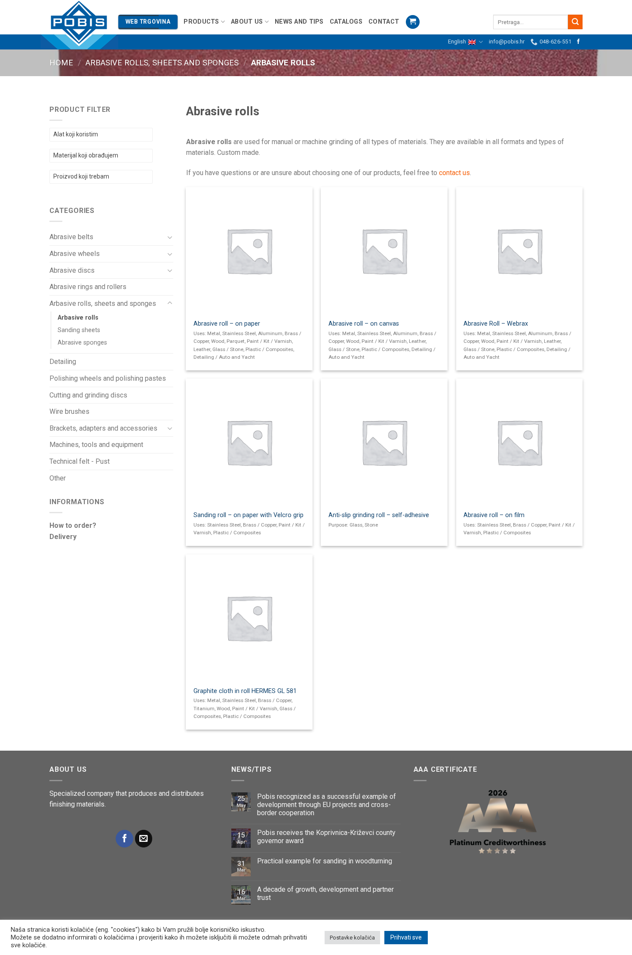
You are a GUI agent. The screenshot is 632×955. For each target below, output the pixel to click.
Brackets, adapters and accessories (103, 428)
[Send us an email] (143, 838)
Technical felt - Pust (79, 461)
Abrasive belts (71, 237)
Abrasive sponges (82, 342)
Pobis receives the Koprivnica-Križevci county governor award (326, 837)
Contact (383, 21)
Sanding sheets (79, 330)
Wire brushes (69, 411)
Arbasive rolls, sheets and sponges (162, 62)
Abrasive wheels (74, 254)
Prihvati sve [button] (406, 937)
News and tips (299, 21)
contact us (454, 173)
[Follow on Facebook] (578, 42)
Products (201, 21)
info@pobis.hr (507, 41)
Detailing (62, 361)
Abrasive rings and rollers (87, 287)
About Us (247, 21)
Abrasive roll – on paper (226, 323)
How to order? (72, 525)
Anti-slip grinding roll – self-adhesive (378, 515)
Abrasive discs (72, 270)
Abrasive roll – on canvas (363, 323)
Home (61, 62)
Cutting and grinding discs (88, 395)
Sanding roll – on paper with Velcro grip (248, 515)
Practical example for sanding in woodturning (324, 861)
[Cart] (413, 22)
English (457, 41)
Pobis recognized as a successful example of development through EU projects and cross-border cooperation (326, 804)
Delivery (63, 537)
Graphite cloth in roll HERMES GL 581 (245, 691)
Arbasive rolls (78, 317)
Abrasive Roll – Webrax (495, 323)
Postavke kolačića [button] (352, 937)
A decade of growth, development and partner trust (325, 893)
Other (57, 478)
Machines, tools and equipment (96, 445)
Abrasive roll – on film (494, 515)
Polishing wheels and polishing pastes (107, 378)
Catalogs (346, 21)
